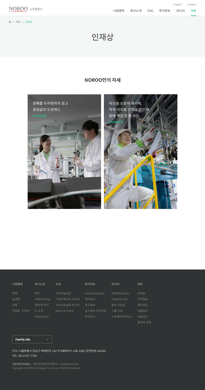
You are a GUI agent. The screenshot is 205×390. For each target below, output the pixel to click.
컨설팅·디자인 (20, 310)
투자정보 (164, 10)
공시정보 (90, 305)
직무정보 (143, 299)
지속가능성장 (63, 293)
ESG (150, 10)
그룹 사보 (117, 310)
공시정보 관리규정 (95, 310)
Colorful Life (120, 299)
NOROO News (120, 293)
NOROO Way (42, 299)
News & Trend (65, 310)
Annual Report (94, 293)
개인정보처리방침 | (22, 364)
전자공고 (90, 316)
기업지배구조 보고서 (68, 299)
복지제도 (143, 305)
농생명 (16, 299)
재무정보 (90, 299)
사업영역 (118, 10)
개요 (37, 293)
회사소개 (136, 10)
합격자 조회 (144, 322)
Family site (22, 339)
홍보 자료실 (118, 305)
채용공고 (143, 316)
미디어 (180, 10)
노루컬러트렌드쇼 (122, 316)
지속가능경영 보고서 (68, 305)
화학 (14, 293)
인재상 (141, 293)
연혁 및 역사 (42, 305)
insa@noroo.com (69, 364)
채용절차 (143, 310)
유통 (14, 305)
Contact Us (42, 316)
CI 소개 (39, 310)
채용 (193, 10)
